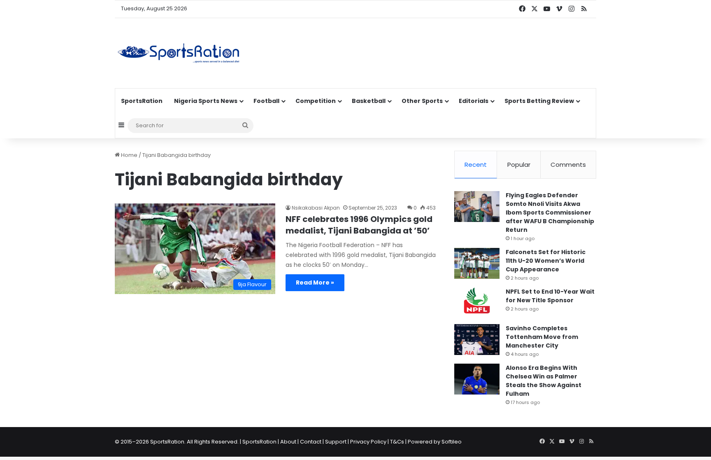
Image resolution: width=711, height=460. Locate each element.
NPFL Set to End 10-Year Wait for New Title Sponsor (550, 295)
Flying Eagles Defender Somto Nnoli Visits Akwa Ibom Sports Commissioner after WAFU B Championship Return (550, 212)
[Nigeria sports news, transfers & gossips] (178, 53)
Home (128, 155)
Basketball (369, 101)
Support (335, 442)
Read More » (315, 282)
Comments (568, 164)
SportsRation (142, 101)
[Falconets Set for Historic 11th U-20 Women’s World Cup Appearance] (477, 263)
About (288, 442)
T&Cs (397, 442)
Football (266, 101)
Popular (518, 164)
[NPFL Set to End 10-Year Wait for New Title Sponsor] (477, 302)
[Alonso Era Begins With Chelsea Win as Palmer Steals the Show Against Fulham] (477, 379)
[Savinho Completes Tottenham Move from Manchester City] (477, 339)
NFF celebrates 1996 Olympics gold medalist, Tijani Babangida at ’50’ (359, 224)
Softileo (451, 442)
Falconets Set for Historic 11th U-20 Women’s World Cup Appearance (546, 260)
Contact (310, 442)
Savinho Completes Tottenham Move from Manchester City (542, 337)
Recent (476, 164)
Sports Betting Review (539, 101)
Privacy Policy (368, 442)
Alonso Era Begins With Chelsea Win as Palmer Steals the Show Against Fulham (543, 381)
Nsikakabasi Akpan (316, 207)
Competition (315, 101)
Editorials (473, 101)
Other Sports (422, 101)
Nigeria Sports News (205, 101)
